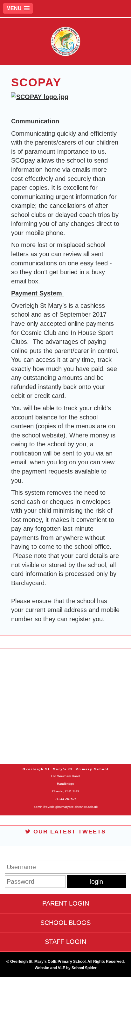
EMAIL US (65, 720)
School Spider (84, 968)
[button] (18, 8)
